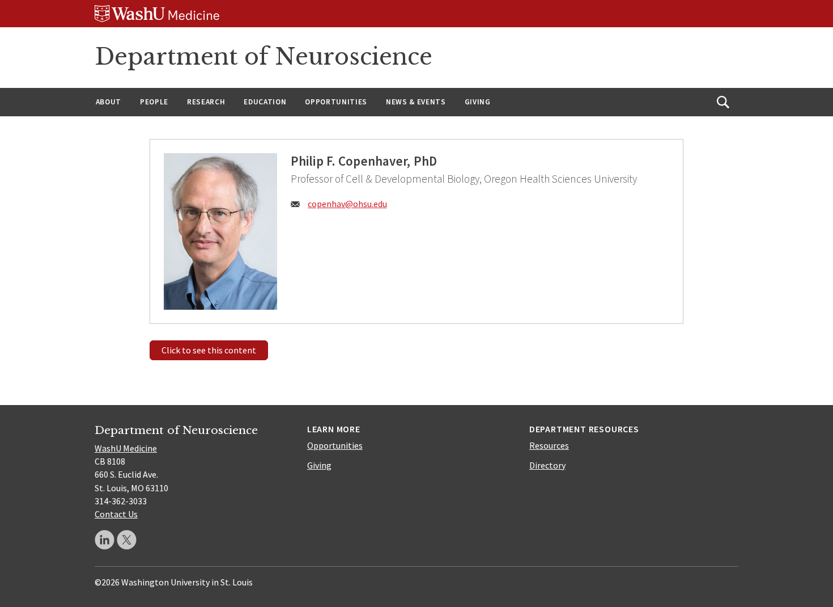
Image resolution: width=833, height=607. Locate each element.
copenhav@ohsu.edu (347, 203)
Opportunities (336, 102)
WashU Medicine (126, 448)
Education (265, 102)
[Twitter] (127, 540)
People (154, 102)
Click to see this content (209, 350)
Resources (549, 445)
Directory (547, 465)
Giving (478, 102)
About (108, 102)
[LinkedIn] (104, 540)
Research (206, 102)
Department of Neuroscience (263, 57)
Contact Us (116, 514)
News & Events (416, 102)
